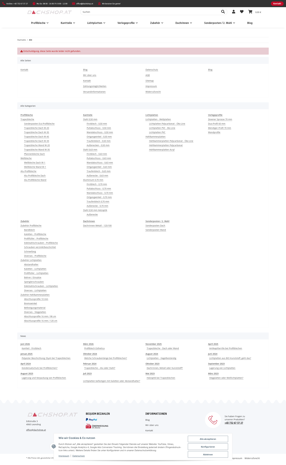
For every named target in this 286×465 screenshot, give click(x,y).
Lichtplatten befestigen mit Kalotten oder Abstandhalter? (111, 381)
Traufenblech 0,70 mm (98, 201)
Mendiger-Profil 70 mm (219, 128)
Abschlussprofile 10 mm (36, 299)
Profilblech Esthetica (94, 348)
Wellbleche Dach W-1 (34, 162)
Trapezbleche (27, 119)
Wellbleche (26, 158)
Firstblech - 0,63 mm (97, 153)
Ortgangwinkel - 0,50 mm (99, 136)
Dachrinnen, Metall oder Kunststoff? (165, 368)
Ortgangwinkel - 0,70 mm (99, 197)
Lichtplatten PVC (157, 132)
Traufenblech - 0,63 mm (99, 171)
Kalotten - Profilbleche (35, 234)
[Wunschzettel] (242, 11)
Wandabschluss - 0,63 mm (100, 162)
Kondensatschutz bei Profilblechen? (39, 368)
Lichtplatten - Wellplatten (158, 119)
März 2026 (88, 344)
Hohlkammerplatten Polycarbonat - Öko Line (171, 140)
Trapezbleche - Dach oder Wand (163, 348)
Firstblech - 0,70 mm (97, 184)
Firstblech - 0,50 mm (97, 123)
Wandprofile (214, 132)
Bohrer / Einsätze (32, 277)
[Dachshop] (49, 11)
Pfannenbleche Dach (34, 153)
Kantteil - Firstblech (31, 348)
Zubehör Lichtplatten (31, 260)
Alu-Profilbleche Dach (35, 175)
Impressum (151, 86)
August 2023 (27, 373)
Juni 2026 (25, 344)
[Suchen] (223, 12)
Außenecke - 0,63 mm (97, 175)
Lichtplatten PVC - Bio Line (162, 128)
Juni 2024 (212, 353)
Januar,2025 (26, 353)
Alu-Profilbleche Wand (35, 179)
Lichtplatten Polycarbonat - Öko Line (167, 123)
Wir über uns (89, 75)
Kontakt (277, 3)
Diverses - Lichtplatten (35, 290)
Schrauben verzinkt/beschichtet (40, 247)
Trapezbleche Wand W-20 (37, 145)
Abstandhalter (31, 264)
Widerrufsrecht (153, 91)
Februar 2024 (89, 363)
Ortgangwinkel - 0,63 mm (99, 166)
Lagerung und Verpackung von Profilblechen (44, 377)
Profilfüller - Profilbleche (36, 238)
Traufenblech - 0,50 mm (99, 140)
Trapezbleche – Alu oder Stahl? (99, 368)
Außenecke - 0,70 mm (97, 205)
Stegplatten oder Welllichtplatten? (226, 377)
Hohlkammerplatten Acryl (162, 149)
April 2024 (26, 363)
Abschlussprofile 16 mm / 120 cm (40, 320)
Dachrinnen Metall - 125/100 (97, 225)
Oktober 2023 (152, 363)
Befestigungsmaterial (34, 307)
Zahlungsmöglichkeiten (94, 86)
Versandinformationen (94, 91)
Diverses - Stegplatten (35, 312)
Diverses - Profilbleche (35, 255)
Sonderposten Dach (155, 225)
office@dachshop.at (84, 3)
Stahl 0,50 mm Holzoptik (95, 210)
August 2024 (152, 353)
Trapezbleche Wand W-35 (37, 149)
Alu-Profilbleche (28, 171)
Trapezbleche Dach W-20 (36, 128)
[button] (234, 11)
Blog (249, 23)
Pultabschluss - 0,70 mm (99, 188)
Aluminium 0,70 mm (93, 179)
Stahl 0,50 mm (90, 119)
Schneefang (30, 251)
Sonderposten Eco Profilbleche (39, 123)
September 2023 (216, 363)
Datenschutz (152, 69)
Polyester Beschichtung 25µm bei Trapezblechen (46, 358)
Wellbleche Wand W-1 (35, 166)
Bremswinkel (30, 303)
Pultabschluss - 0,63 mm (99, 158)
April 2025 (213, 344)
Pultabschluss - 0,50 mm (99, 128)
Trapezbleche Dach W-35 (36, 132)
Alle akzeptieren (208, 439)
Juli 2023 (87, 373)
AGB (148, 75)
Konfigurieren (208, 446)
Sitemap (150, 80)
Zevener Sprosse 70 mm (220, 119)
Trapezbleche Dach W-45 (36, 136)
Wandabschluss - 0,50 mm (100, 132)
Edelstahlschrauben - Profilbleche (41, 242)
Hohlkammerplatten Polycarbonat (166, 145)
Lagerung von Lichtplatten (222, 368)
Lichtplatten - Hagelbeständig (161, 358)
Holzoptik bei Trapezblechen (161, 377)
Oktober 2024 (90, 353)
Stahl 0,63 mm (90, 149)
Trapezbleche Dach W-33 (36, 140)
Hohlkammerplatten (155, 136)
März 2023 (213, 373)
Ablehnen (208, 454)
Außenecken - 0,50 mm (98, 145)
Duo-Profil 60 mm (216, 123)
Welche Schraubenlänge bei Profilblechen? (105, 358)
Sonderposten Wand (156, 229)
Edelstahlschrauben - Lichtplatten (41, 286)
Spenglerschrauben (34, 281)
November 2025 (154, 344)
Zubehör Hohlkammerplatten (35, 294)
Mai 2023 (150, 373)
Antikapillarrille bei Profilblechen (225, 348)
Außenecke (92, 214)
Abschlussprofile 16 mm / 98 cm (40, 316)
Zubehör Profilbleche (31, 225)
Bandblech (29, 229)
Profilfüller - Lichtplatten (36, 273)
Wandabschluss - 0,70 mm (100, 192)
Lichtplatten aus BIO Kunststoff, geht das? (230, 358)
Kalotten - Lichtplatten (35, 268)
